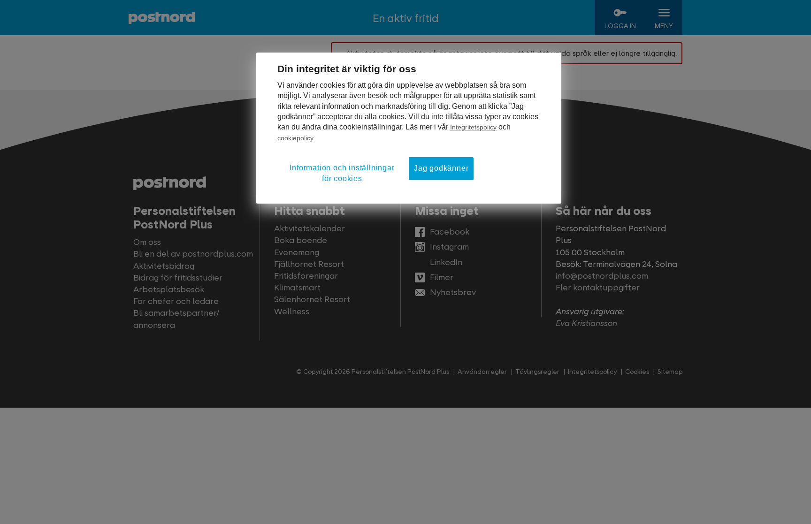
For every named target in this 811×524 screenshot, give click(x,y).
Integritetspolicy (473, 127)
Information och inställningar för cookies (342, 173)
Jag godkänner (441, 168)
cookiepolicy (295, 138)
